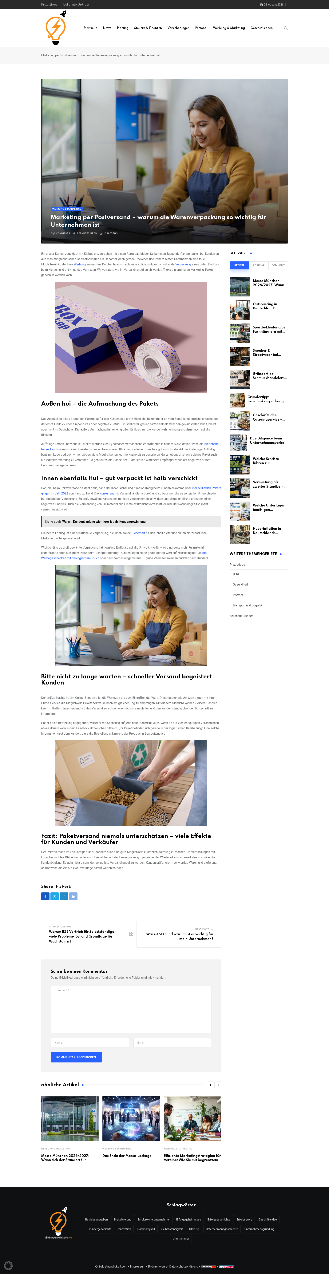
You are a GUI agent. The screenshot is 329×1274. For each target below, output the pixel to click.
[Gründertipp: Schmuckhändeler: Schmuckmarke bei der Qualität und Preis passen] (240, 379)
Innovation (124, 1229)
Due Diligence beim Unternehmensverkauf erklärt (269, 443)
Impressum (137, 1266)
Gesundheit (240, 584)
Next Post (202, 929)
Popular (259, 265)
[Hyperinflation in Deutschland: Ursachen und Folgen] (240, 534)
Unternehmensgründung (259, 1229)
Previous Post (63, 926)
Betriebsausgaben (96, 1219)
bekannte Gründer (76, 4)
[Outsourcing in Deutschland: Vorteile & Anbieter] (240, 310)
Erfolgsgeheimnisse (188, 1219)
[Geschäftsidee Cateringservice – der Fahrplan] (240, 421)
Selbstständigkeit (172, 1229)
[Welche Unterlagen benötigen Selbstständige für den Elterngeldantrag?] (240, 511)
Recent (239, 265)
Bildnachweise (157, 1266)
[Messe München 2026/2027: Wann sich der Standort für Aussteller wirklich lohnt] (240, 286)
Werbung (80, 264)
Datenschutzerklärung (183, 1266)
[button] (210, 1085)
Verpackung (183, 264)
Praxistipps (49, 4)
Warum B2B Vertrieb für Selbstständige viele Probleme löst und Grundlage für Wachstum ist (81, 936)
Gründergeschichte (99, 1229)
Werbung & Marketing (229, 28)
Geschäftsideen (262, 28)
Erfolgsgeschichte (219, 1219)
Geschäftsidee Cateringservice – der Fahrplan (267, 420)
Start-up (194, 1229)
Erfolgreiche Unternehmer (154, 1219)
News (107, 28)
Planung (123, 28)
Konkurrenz (107, 493)
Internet (238, 595)
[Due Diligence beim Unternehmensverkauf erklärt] (238, 443)
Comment (278, 265)
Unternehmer (181, 1238)
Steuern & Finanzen (148, 28)
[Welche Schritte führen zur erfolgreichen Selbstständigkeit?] (240, 464)
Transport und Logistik (248, 605)
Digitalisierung (122, 1219)
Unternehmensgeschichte (222, 1229)
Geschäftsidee (268, 1219)
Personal (201, 28)
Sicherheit (138, 533)
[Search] (286, 28)
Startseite (90, 28)
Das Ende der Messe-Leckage (127, 1156)
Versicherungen (178, 28)
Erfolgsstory (244, 1219)
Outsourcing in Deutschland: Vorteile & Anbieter (269, 309)
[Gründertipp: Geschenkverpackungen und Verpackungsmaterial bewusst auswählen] (237, 400)
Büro (236, 574)
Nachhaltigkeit (146, 1229)
